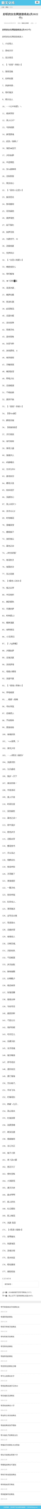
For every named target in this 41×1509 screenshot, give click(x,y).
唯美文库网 (25, 23)
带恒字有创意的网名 (8, 1475)
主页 (2, 7)
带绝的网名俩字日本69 (9, 1386)
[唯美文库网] (8, 4)
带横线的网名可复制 (8, 1465)
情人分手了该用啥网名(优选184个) (21, 1296)
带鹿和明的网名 (7, 1317)
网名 (7, 7)
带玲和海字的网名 (7, 1337)
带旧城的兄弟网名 (7, 1396)
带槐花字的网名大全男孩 (10, 1445)
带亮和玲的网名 (7, 1346)
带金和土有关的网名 (8, 1415)
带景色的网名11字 (7, 1406)
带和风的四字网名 (7, 1484)
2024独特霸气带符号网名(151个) (20, 1292)
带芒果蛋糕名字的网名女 (10, 1307)
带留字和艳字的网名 (8, 1327)
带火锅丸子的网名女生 (9, 1435)
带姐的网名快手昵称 (8, 1425)
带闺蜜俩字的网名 (7, 1494)
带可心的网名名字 (7, 1376)
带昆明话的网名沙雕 (8, 1366)
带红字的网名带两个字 (9, 1455)
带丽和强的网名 (7, 1356)
